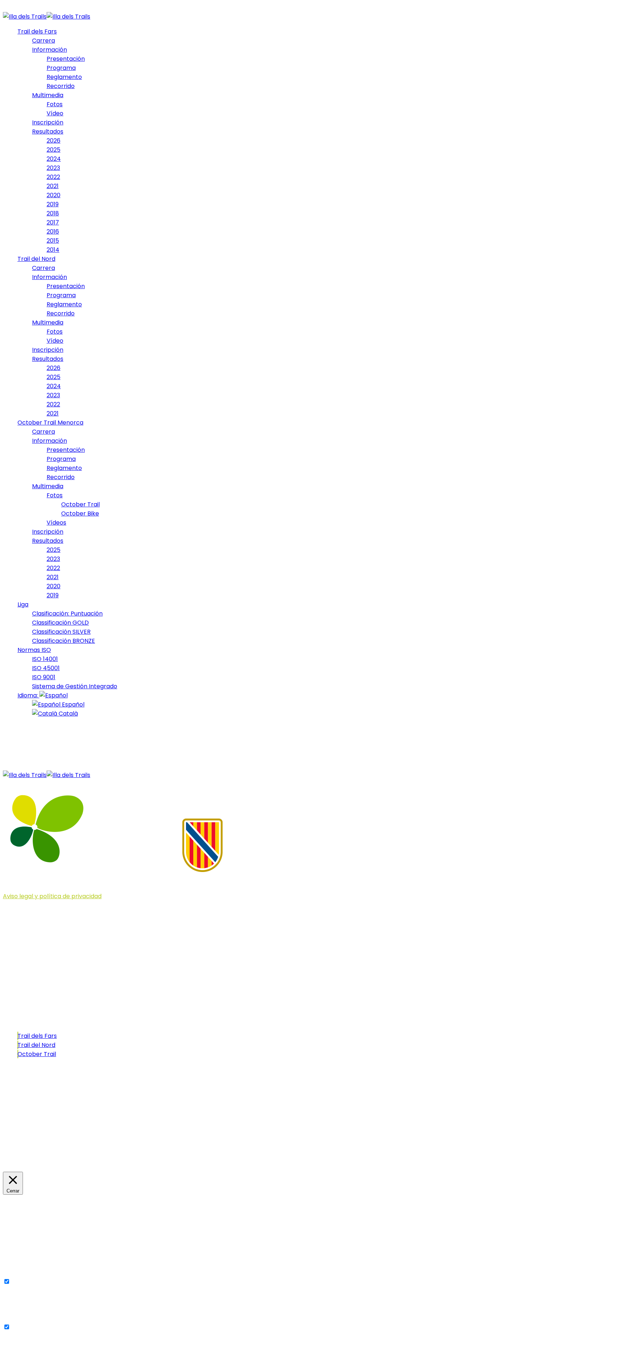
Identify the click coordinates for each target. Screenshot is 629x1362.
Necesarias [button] (19, 1273)
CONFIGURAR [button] (24, 1158)
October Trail (36, 1054)
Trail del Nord (36, 1045)
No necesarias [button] (23, 1318)
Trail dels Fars (37, 1036)
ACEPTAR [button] (59, 1158)
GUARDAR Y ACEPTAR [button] (33, 1354)
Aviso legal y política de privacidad (52, 896)
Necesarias (27, 1282)
